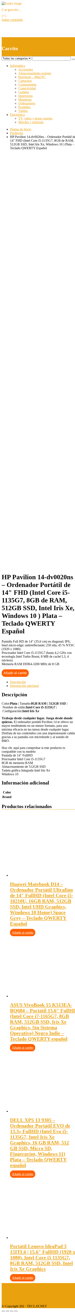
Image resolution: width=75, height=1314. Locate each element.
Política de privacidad (16, 1292)
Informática (17, 65)
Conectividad (27, 88)
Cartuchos (25, 81)
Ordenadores (26, 103)
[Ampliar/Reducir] (16, 1311)
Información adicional (24, 686)
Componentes (27, 84)
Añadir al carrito (15, 673)
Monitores (25, 99)
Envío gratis (34, 284)
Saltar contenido (12, 20)
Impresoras (25, 96)
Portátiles (24, 107)
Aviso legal (9, 1285)
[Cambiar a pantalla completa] (11, 1311)
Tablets (23, 111)
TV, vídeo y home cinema (35, 118)
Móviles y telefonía (31, 122)
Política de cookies (14, 1299)
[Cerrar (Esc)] (3, 1311)
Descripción (18, 682)
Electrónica (17, 114)
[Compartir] (7, 1311)
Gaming (23, 92)
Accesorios (25, 69)
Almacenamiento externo (34, 73)
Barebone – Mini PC (32, 77)
